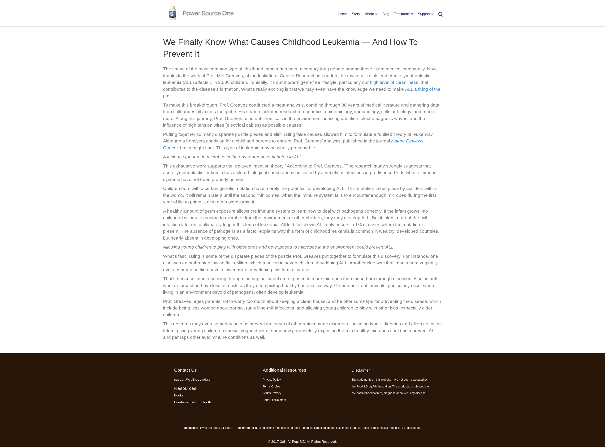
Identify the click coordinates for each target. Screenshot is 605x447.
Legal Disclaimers (274, 400)
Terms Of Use (271, 386)
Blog (385, 14)
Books (178, 395)
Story (356, 14)
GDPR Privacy (272, 393)
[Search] (439, 14)
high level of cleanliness (394, 82)
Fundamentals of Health (192, 402)
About (369, 14)
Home (342, 14)
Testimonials (403, 14)
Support (424, 14)
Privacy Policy (272, 379)
